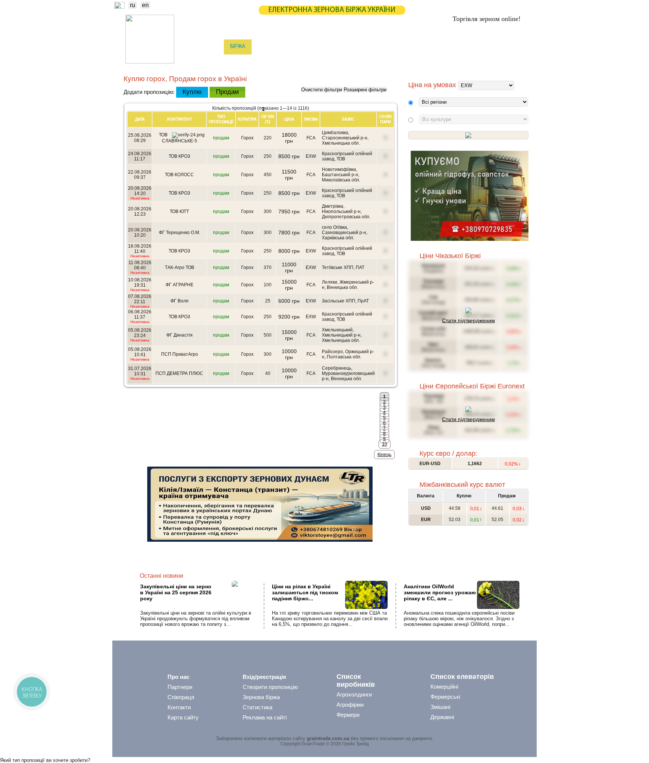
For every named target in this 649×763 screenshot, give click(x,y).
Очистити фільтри (321, 89)
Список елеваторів (462, 676)
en (145, 5)
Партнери (385, 47)
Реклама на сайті (265, 717)
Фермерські (445, 696)
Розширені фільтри (365, 89)
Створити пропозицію (270, 687)
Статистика (273, 47)
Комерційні (444, 686)
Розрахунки (345, 47)
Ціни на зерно (428, 47)
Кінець (384, 454)
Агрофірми (350, 704)
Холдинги (431, 62)
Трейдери (208, 62)
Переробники (471, 62)
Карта (308, 47)
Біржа (237, 47)
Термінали (393, 62)
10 (384, 444)
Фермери (348, 715)
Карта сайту (183, 717)
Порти (360, 62)
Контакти (179, 707)
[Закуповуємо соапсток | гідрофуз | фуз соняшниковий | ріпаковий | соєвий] (469, 239)
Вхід (515, 47)
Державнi (442, 717)
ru (132, 5)
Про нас (178, 677)
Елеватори (283, 62)
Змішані (440, 707)
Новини (207, 47)
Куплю (192, 91)
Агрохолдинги (354, 694)
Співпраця (181, 697)
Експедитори (324, 62)
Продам (227, 91)
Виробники (245, 62)
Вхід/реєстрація (264, 677)
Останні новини (161, 576)
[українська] (119, 6)
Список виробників (356, 680)
